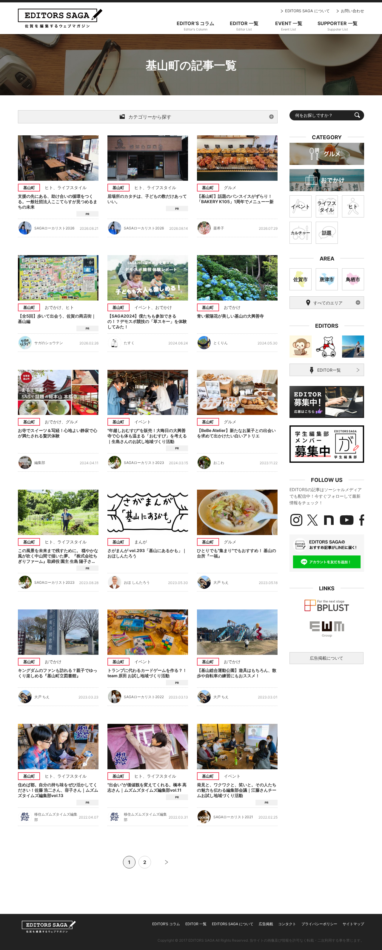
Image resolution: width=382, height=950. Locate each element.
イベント (142, 307)
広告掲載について (326, 658)
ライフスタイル (72, 187)
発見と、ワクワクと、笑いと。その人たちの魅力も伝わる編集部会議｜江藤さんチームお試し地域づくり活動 (236, 790)
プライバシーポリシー (319, 924)
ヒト (49, 187)
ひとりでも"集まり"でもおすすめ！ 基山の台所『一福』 (236, 553)
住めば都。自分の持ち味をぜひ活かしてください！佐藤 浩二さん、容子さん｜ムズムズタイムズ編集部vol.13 (58, 790)
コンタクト (287, 924)
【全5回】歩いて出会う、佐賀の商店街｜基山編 (57, 318)
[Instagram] (296, 520)
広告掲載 (266, 924)
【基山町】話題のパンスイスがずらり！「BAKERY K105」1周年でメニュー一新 (235, 199)
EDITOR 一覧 (196, 924)
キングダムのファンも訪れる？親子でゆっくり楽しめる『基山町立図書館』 (57, 673)
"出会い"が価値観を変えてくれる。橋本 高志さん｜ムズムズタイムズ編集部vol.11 (147, 787)
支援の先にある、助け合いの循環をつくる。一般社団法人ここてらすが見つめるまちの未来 (57, 201)
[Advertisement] (326, 713)
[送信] (357, 115)
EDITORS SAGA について (307, 10)
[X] (312, 520)
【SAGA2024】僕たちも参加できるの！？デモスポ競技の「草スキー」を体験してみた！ (147, 321)
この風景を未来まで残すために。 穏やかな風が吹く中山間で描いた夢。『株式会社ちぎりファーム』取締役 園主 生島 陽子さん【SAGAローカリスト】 (58, 556)
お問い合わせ (352, 10)
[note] (329, 520)
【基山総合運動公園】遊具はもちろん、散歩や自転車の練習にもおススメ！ (236, 673)
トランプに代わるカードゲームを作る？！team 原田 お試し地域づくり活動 (147, 673)
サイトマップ (353, 924)
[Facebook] (362, 520)
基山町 (29, 187)
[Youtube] (347, 520)
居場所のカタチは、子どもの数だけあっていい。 (147, 199)
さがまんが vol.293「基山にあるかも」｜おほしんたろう (147, 553)
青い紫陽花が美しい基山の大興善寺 (230, 315)
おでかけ (53, 307)
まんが (140, 541)
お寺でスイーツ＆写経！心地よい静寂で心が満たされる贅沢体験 (57, 433)
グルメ (230, 187)
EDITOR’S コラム (166, 924)
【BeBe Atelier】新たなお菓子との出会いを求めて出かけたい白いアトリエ (236, 433)
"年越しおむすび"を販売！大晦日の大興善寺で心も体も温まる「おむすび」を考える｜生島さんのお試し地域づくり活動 (147, 436)
